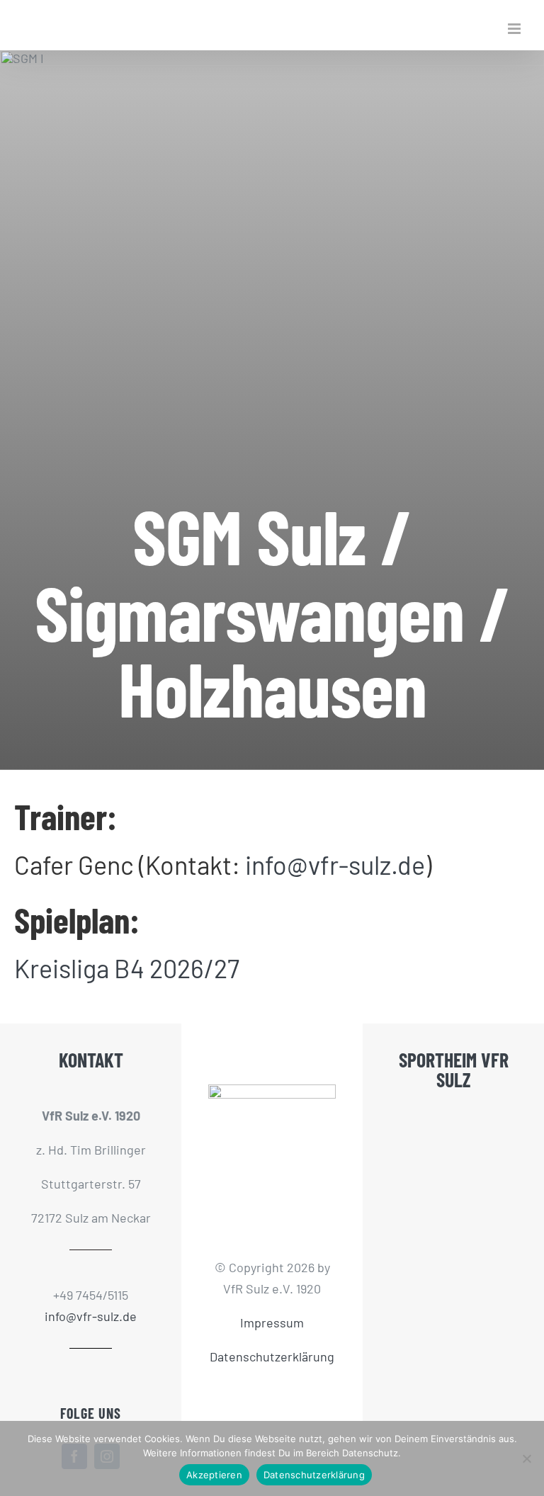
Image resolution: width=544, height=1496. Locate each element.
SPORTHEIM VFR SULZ (454, 1070)
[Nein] (526, 1458)
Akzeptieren (214, 1474)
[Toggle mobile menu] (515, 28)
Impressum (272, 1322)
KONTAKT (91, 1060)
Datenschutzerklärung (272, 1356)
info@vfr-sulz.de (335, 864)
